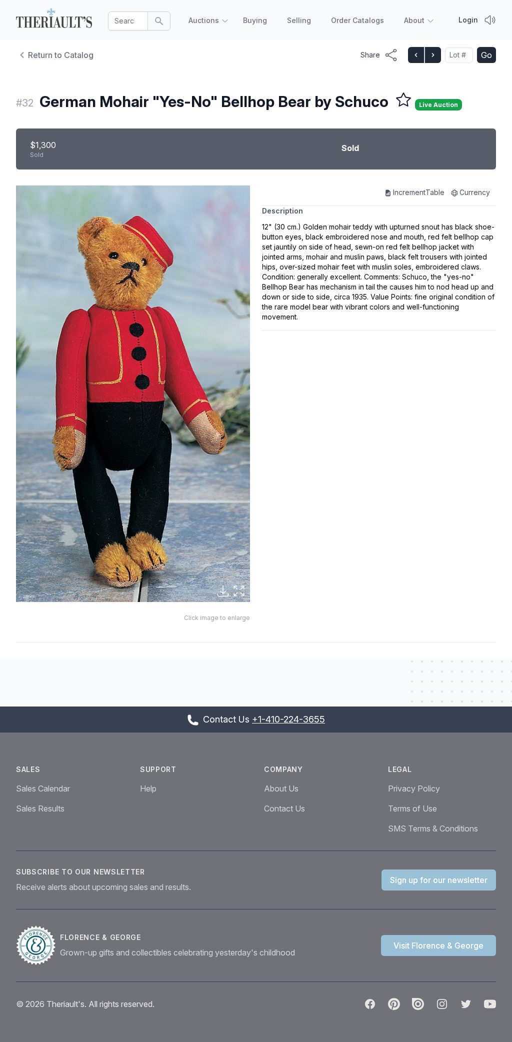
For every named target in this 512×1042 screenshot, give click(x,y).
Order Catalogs (357, 20)
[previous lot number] (416, 55)
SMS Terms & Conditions (433, 829)
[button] (133, 394)
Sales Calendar (43, 789)
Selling (299, 20)
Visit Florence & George (439, 945)
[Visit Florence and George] (38, 946)
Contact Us (284, 809)
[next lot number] (432, 55)
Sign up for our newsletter (439, 880)
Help (148, 789)
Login (468, 20)
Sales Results (40, 809)
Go (486, 55)
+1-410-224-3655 (288, 719)
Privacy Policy (414, 789)
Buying (255, 20)
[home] (54, 18)
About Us (281, 789)
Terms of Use (412, 809)
